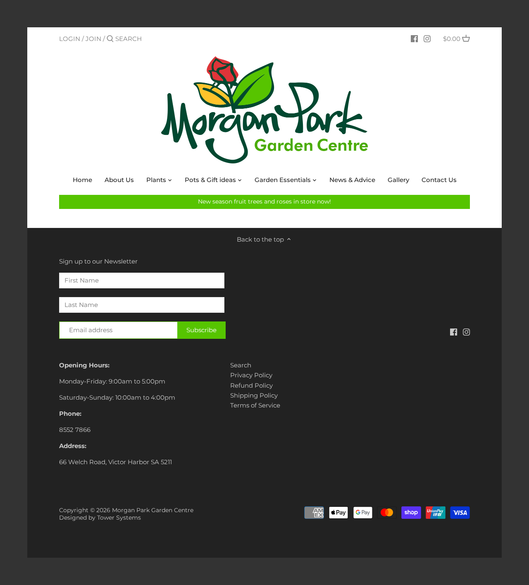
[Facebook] (414, 38)
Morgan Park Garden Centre (152, 510)
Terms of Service (255, 405)
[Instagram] (427, 38)
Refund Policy (251, 385)
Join (93, 39)
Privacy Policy (251, 375)
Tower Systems (119, 517)
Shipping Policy (254, 395)
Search (240, 365)
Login (69, 39)
